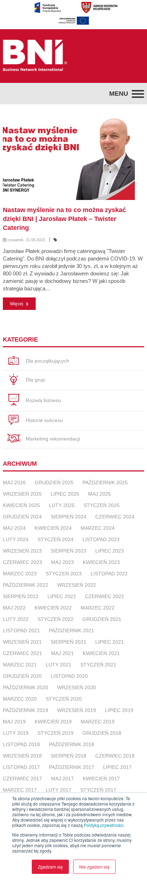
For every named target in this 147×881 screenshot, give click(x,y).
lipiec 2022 (61, 596)
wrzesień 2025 (22, 494)
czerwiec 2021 (22, 653)
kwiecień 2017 (101, 778)
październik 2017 (71, 767)
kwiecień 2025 (21, 505)
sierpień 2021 (68, 642)
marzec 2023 (20, 573)
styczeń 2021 (98, 665)
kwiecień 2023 (101, 562)
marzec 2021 (20, 665)
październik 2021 (71, 630)
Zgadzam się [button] (50, 867)
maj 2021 (62, 653)
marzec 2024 (98, 528)
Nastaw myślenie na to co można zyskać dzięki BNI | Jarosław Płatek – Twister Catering (64, 218)
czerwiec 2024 (115, 516)
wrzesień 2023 (22, 551)
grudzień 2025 (54, 482)
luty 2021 (58, 665)
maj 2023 (62, 562)
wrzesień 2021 (22, 642)
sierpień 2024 (68, 516)
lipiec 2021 (109, 642)
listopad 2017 (21, 767)
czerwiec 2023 (22, 562)
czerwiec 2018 (115, 756)
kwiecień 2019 (53, 721)
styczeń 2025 (101, 505)
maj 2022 (14, 608)
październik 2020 (25, 687)
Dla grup (34, 380)
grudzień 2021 (101, 619)
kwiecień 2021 (101, 653)
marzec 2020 (20, 699)
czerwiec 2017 (22, 778)
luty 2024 (16, 539)
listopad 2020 (69, 676)
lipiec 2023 (109, 551)
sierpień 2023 (68, 551)
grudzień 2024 (22, 516)
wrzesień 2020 (76, 687)
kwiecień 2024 (53, 528)
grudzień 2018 (101, 733)
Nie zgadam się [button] (94, 867)
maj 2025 (99, 494)
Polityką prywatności (103, 825)
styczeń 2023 (64, 573)
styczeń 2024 (55, 539)
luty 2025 (62, 505)
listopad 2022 (109, 573)
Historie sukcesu (43, 420)
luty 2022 (16, 619)
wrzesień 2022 (76, 585)
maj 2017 (62, 778)
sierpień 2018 (68, 756)
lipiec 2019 (119, 710)
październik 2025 (105, 482)
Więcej (17, 303)
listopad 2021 (21, 630)
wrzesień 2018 (22, 756)
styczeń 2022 (55, 619)
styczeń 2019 (55, 733)
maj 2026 (14, 482)
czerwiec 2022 (104, 596)
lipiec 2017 (117, 767)
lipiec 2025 (65, 494)
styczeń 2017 (98, 790)
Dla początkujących (46, 361)
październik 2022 (25, 585)
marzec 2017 (20, 790)
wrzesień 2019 (76, 710)
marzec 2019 (98, 721)
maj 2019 (14, 721)
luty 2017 (58, 790)
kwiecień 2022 (53, 608)
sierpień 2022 (21, 596)
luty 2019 (16, 733)
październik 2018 (71, 744)
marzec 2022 (98, 608)
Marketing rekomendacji (52, 439)
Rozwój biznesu (42, 400)
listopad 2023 (101, 539)
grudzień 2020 (22, 676)
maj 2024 (14, 528)
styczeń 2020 (64, 699)
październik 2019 (25, 710)
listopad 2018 (21, 744)
